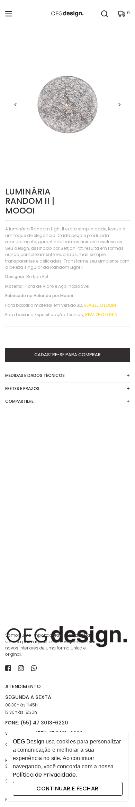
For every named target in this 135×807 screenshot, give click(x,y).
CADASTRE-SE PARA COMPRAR (67, 355)
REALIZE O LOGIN (100, 305)
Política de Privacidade (44, 775)
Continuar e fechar (67, 788)
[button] (15, 105)
